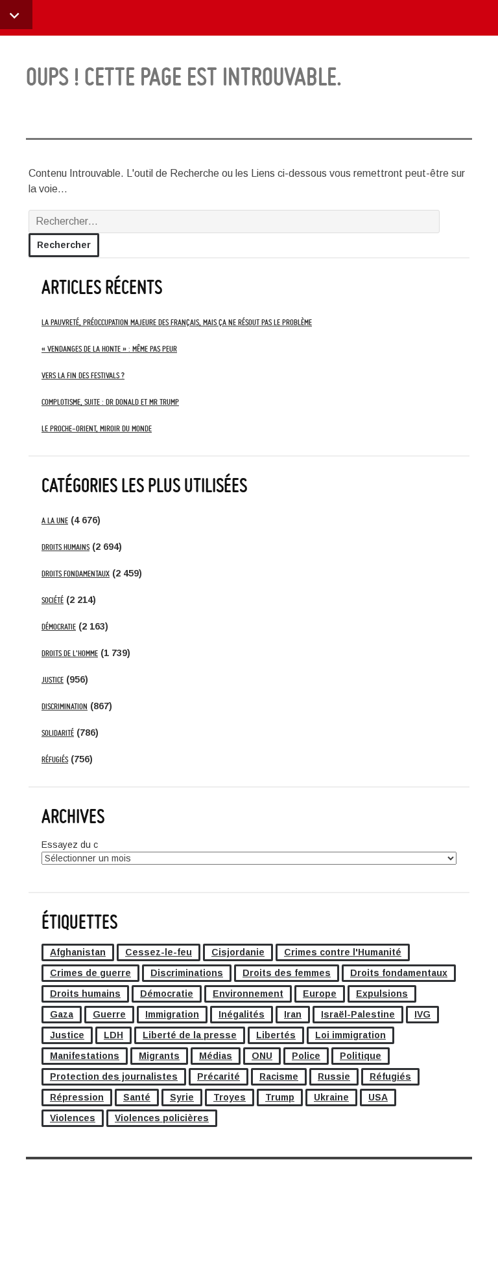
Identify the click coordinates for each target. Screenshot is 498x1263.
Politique (360, 1056)
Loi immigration (350, 1035)
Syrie (182, 1097)
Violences (72, 1118)
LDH (113, 1035)
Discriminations (186, 973)
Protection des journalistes (114, 1076)
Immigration (172, 1014)
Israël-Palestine (358, 1014)
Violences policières (162, 1118)
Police (306, 1056)
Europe (320, 993)
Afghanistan (78, 952)
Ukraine (331, 1097)
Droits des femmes (287, 973)
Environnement (248, 993)
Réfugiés (55, 759)
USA (378, 1097)
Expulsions (382, 993)
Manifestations (84, 1056)
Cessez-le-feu (158, 952)
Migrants (159, 1056)
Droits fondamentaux (76, 573)
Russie (334, 1076)
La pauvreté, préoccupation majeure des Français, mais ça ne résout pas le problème (177, 322)
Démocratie (59, 627)
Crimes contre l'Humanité (342, 952)
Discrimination (65, 706)
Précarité (218, 1076)
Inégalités (242, 1014)
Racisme (278, 1076)
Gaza (61, 1014)
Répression (77, 1097)
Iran (293, 1014)
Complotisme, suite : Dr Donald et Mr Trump (110, 402)
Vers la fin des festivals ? (83, 375)
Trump (279, 1097)
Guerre (109, 1014)
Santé (136, 1097)
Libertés (276, 1035)
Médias (215, 1056)
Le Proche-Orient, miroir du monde (97, 428)
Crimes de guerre (90, 973)
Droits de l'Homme (70, 653)
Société (53, 600)
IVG (422, 1014)
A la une (55, 520)
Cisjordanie (238, 952)
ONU (262, 1056)
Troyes (229, 1097)
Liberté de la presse (190, 1035)
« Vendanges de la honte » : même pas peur (109, 349)
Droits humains (65, 547)
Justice (53, 680)
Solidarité (58, 733)
